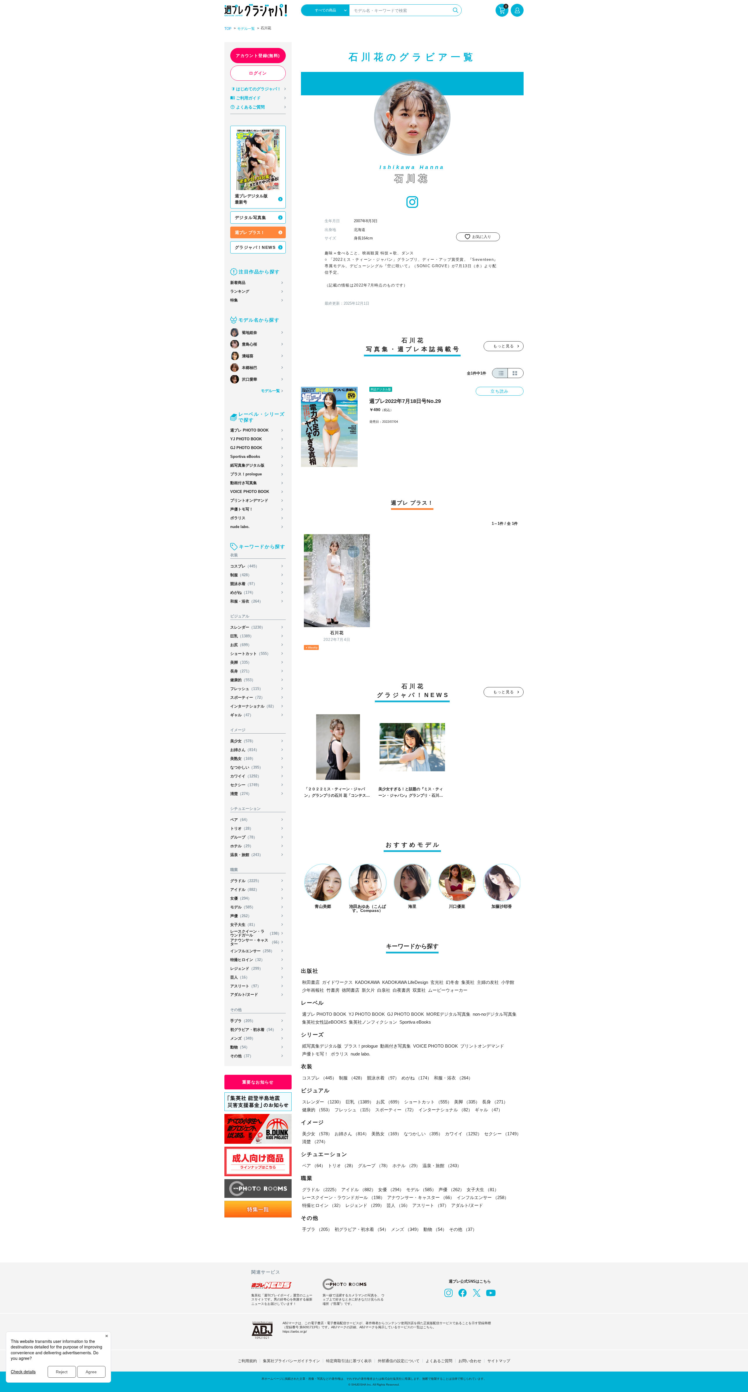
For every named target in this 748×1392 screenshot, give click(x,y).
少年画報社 (313, 990)
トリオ (241, 828)
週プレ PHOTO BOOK (249, 430)
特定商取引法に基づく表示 (349, 1361)
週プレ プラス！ (250, 232)
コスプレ (244, 566)
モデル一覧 (246, 28)
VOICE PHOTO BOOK (249, 491)
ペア (240, 819)
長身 (241, 671)
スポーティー (247, 697)
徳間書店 (350, 990)
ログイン (258, 73)
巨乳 (242, 636)
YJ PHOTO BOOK (246, 439)
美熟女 (242, 758)
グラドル (245, 881)
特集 (234, 300)
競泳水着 (243, 584)
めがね (242, 592)
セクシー (245, 785)
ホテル (241, 846)
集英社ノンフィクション (373, 1022)
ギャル (241, 715)
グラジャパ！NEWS (255, 247)
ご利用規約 (247, 1361)
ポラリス (237, 518)
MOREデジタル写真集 (448, 1014)
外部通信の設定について (399, 1361)
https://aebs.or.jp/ (295, 1331)
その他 (241, 1056)
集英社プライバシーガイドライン (291, 1361)
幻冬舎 (452, 982)
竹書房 (333, 990)
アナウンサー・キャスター (255, 942)
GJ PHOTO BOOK (246, 448)
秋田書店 (311, 982)
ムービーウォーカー (448, 990)
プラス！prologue (246, 474)
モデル (242, 907)
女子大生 (243, 924)
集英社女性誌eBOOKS (324, 1022)
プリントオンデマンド (249, 500)
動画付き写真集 (243, 483)
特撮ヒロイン (247, 960)
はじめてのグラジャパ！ (258, 89)
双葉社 (419, 990)
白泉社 (383, 990)
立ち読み (500, 391)
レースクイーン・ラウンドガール (255, 933)
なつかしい (246, 767)
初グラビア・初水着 (253, 1029)
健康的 (242, 680)
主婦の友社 (488, 982)
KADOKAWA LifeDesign (405, 982)
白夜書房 (401, 990)
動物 (240, 1047)
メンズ (242, 1038)
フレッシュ (246, 688)
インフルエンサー (252, 951)
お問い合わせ (469, 1361)
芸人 (240, 977)
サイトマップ (498, 1361)
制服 (241, 575)
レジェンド (246, 968)
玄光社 (437, 982)
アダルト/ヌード (244, 994)
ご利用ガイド (248, 98)
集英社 (468, 982)
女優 (241, 898)
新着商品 (237, 282)
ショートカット (250, 653)
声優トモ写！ (241, 509)
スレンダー (247, 627)
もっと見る (503, 346)
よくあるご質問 (250, 107)
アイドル (244, 889)
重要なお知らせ (258, 1082)
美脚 (241, 662)
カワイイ (245, 776)
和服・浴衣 (246, 601)
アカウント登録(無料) (258, 55)
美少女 (242, 741)
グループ (243, 837)
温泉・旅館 (246, 855)
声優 (241, 916)
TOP (227, 28)
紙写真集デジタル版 (247, 465)
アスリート (245, 986)
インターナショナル (253, 706)
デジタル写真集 (250, 217)
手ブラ (242, 1021)
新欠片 (368, 990)
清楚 (241, 793)
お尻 (241, 645)
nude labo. (240, 527)
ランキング (239, 291)
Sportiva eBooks (245, 456)
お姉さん (244, 750)
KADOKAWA (367, 982)
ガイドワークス (337, 982)
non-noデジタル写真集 (495, 1014)
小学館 (507, 982)
